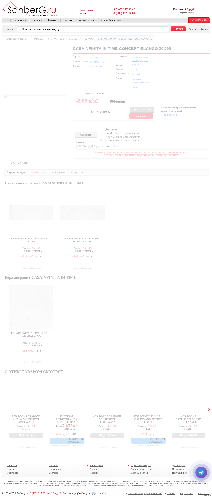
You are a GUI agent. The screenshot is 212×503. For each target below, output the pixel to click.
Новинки (37, 20)
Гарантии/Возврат (141, 465)
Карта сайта (186, 493)
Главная (6, 20)
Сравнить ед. (199, 20)
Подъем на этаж (139, 472)
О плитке (53, 465)
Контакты (52, 20)
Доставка (68, 20)
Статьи (11, 469)
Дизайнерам (178, 465)
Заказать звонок (86, 10)
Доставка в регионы (141, 469)
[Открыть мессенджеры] (201, 472)
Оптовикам (178, 469)
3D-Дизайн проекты (110, 20)
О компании (55, 469)
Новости (12, 465)
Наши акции (20, 20)
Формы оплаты (86, 20)
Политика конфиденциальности (145, 493)
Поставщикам (179, 472)
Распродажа (96, 465)
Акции (93, 469)
